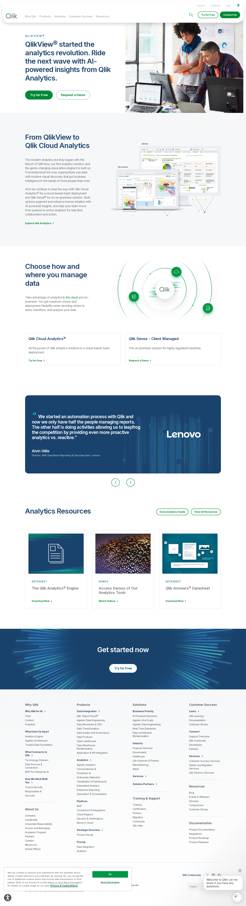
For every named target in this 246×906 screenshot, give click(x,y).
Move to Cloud (85, 822)
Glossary (194, 801)
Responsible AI (33, 791)
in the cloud (70, 297)
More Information (110, 882)
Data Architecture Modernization (142, 734)
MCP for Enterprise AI (37, 771)
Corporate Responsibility (38, 823)
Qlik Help (138, 825)
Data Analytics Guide (172, 511)
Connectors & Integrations (91, 810)
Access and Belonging (37, 828)
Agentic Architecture (36, 740)
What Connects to (36, 754)
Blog (191, 792)
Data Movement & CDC (89, 724)
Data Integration (85, 846)
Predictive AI (84, 773)
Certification (139, 808)
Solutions (60, 16)
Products (45, 16)
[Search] (191, 14)
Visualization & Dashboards (92, 781)
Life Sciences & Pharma (146, 760)
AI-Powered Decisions (145, 716)
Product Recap (85, 834)
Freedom (30, 724)
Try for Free (208, 14)
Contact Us (230, 14)
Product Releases (199, 842)
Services (30, 795)
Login (228, 5)
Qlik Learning (196, 716)
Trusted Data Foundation (38, 744)
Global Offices (33, 849)
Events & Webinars (199, 796)
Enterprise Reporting (88, 789)
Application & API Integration (92, 752)
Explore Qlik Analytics (38, 223)
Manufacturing (140, 764)
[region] (67, 879)
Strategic (88, 830)
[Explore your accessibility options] (7, 897)
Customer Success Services (204, 761)
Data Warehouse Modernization (86, 747)
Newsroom (31, 844)
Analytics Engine (34, 736)
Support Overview (199, 736)
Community (139, 821)
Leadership (31, 819)
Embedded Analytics (88, 785)
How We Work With (36, 781)
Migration (138, 817)
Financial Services (143, 748)
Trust (28, 716)
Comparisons (196, 805)
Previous (115, 482)
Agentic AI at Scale (143, 720)
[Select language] (238, 5)
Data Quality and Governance (93, 732)
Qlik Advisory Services (201, 772)
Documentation (197, 720)
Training (137, 804)
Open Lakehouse (86, 741)
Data (87, 711)
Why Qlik (30, 16)
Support (201, 5)
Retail (136, 769)
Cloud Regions (85, 814)
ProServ (137, 813)
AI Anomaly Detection (88, 777)
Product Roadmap (199, 838)
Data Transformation (88, 728)
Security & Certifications (90, 818)
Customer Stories (198, 724)
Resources (102, 16)
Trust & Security (34, 787)
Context (29, 720)
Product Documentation (202, 829)
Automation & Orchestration (92, 794)
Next (130, 482)
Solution (143, 784)
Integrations (195, 833)
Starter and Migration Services (200, 767)
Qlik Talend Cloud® (87, 716)
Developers (195, 744)
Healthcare (139, 756)
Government (139, 752)
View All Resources (206, 511)
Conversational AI (86, 769)
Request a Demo (73, 95)
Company (215, 5)
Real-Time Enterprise (144, 728)
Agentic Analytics (86, 764)
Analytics (82, 851)
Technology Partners (36, 760)
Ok (110, 874)
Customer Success (81, 16)
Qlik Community (197, 740)
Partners (29, 836)
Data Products (84, 736)
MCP (79, 806)
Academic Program (35, 832)
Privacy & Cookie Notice (64, 885)
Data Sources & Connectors (33, 766)
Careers (29, 840)
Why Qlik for (34, 711)
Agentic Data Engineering (91, 720)
